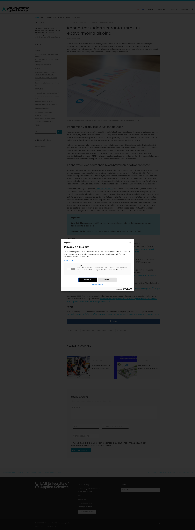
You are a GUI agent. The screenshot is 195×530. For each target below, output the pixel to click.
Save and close (97, 284)
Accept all (87, 280)
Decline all (107, 280)
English (67, 243)
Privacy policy (69, 260)
